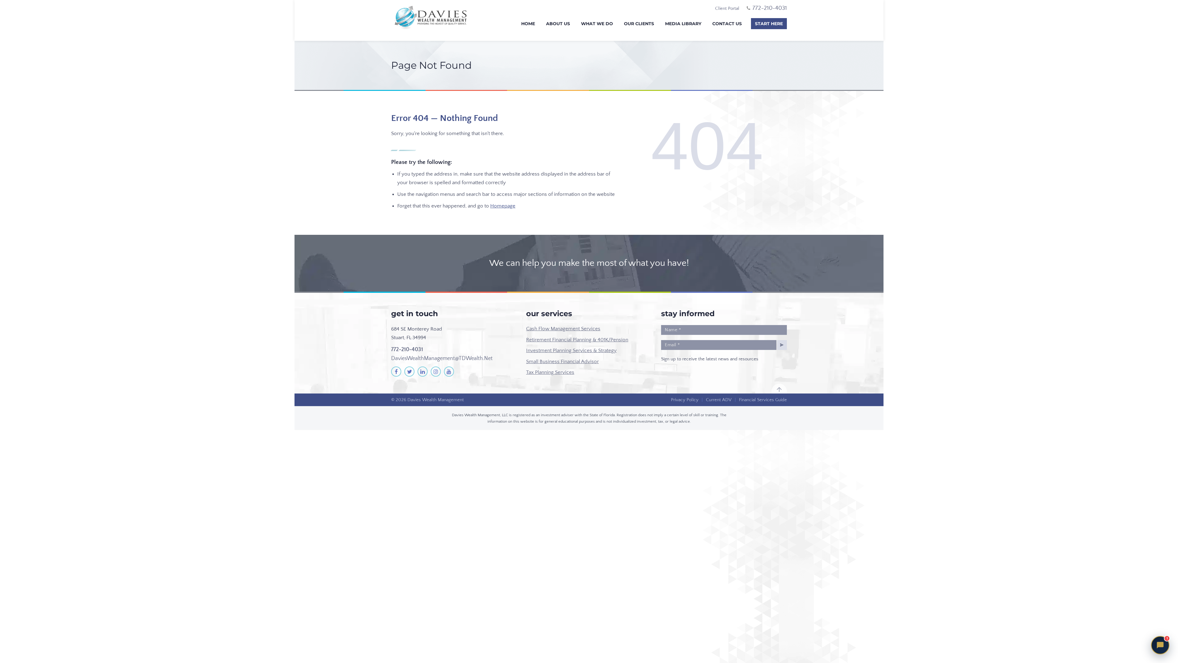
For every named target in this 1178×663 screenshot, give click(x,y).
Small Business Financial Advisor (562, 361)
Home (528, 23)
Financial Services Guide (763, 399)
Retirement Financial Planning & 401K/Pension (577, 340)
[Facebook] (396, 371)
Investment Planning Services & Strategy (571, 350)
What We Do (597, 23)
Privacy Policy (685, 399)
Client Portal (727, 8)
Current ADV (719, 399)
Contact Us (727, 23)
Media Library (683, 23)
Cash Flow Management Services (563, 329)
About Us (558, 23)
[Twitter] (409, 371)
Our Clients (639, 23)
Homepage (502, 206)
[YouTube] (449, 371)
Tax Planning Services (550, 372)
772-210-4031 (407, 350)
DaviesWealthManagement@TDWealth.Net (442, 358)
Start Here (769, 23)
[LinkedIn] (423, 371)
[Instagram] (436, 371)
